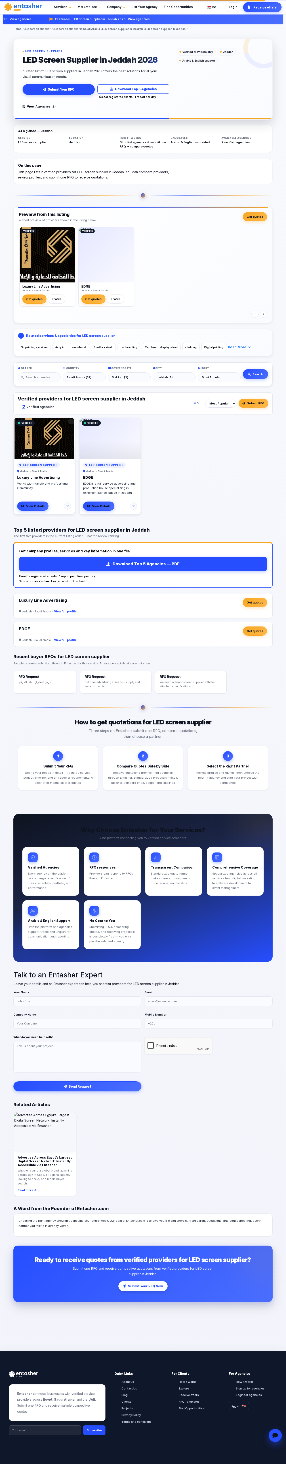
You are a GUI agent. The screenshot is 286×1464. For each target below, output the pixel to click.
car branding (128, 347)
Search (257, 374)
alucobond (79, 347)
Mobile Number (156, 1014)
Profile (56, 299)
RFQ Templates (189, 1401)
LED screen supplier (37, 29)
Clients (126, 1401)
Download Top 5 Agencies (136, 89)
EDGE (85, 286)
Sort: (200, 403)
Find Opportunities (178, 7)
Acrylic (59, 347)
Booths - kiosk (103, 347)
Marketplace (87, 7)
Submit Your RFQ (61, 89)
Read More (237, 347)
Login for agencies (249, 1395)
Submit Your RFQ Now (145, 1286)
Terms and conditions (136, 1421)
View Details (35, 506)
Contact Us (129, 1388)
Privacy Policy (131, 1415)
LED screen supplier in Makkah (122, 29)
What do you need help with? (33, 1037)
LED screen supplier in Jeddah (165, 29)
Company (114, 7)
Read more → (27, 1190)
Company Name (24, 1014)
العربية (235, 1406)
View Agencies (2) (41, 106)
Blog (125, 1395)
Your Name (21, 992)
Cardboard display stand (161, 347)
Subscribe (94, 1430)
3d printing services (34, 347)
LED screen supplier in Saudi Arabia (76, 29)
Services (60, 7)
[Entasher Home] (23, 7)
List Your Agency (145, 7)
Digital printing (213, 347)
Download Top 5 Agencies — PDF (146, 564)
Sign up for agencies (250, 1388)
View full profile (65, 611)
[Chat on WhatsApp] (275, 1435)
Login (233, 7)
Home (17, 29)
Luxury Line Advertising (41, 286)
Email (149, 992)
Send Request (80, 1086)
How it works (187, 1381)
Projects (127, 1408)
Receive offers (189, 1395)
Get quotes (255, 216)
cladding (191, 347)
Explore (184, 1388)
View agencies (126, 19)
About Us (128, 1381)
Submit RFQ (256, 403)
